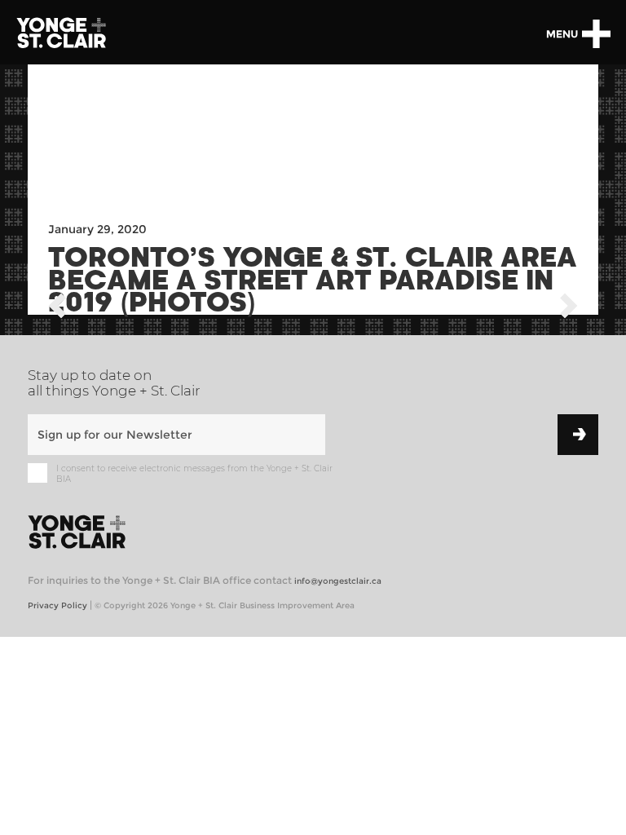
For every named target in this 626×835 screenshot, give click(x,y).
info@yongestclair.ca (337, 581)
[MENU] (596, 34)
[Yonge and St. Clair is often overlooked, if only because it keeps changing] (57, 308)
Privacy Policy (57, 605)
